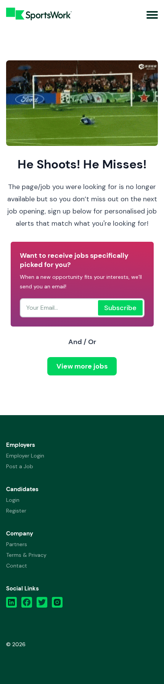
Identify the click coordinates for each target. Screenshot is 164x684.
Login (12, 499)
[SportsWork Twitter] (42, 604)
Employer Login (25, 455)
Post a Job (19, 466)
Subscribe (120, 307)
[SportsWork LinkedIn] (11, 604)
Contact (16, 565)
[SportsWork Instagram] (57, 604)
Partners (16, 544)
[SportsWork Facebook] (26, 604)
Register (16, 510)
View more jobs (82, 366)
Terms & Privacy (26, 554)
